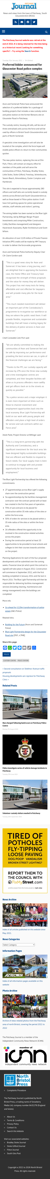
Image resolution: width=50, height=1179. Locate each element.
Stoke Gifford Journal (16, 1146)
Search (28, 51)
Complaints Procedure (16, 1090)
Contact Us (12, 1127)
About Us (11, 1116)
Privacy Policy (13, 1124)
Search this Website (15, 1131)
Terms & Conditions (15, 1120)
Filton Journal (13, 1149)
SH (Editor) (29, 60)
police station (23, 660)
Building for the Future (15, 624)
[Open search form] (46, 32)
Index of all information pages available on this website (23, 983)
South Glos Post (14, 1153)
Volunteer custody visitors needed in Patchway (21, 813)
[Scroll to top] (46, 1175)
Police (6, 654)
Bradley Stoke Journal (16, 1142)
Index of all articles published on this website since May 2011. (24, 931)
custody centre (9, 660)
